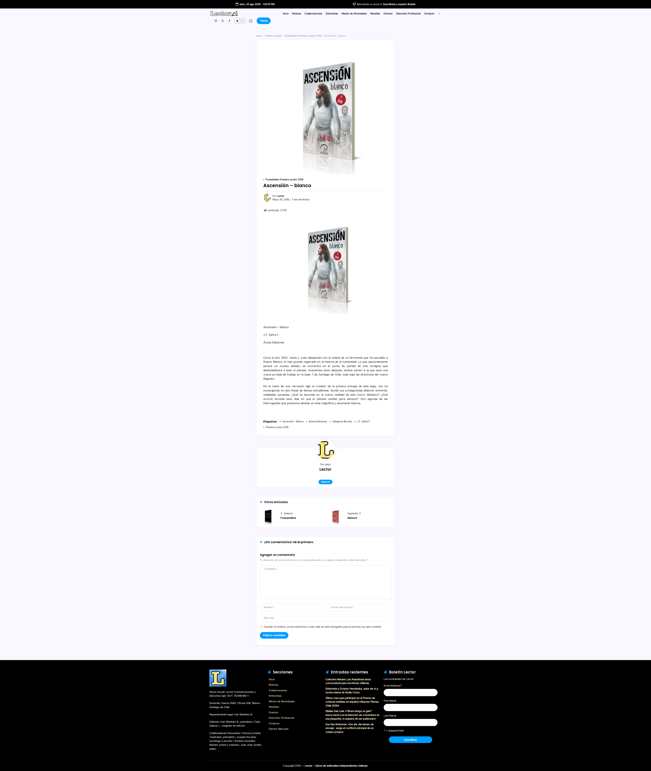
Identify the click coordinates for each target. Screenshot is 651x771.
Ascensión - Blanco (293, 421)
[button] (240, 21)
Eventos (273, 712)
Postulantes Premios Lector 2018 (303, 35)
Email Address (393, 685)
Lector (280, 195)
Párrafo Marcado (279, 728)
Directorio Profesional (281, 717)
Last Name (390, 715)
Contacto (274, 723)
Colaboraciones (278, 690)
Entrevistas (275, 695)
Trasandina (288, 518)
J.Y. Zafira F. (363, 421)
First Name (390, 700)
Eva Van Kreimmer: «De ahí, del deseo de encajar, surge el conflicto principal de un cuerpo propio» (350, 728)
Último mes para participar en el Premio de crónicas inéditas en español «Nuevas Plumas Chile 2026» (352, 701)
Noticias (273, 684)
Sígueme (325, 482)
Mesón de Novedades (282, 701)
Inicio (259, 35)
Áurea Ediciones (318, 421)
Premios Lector (273, 35)
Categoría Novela (342, 421)
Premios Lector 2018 (277, 427)
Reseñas (274, 706)
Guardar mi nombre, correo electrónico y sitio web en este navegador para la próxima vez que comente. (323, 626)
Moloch (352, 518)
